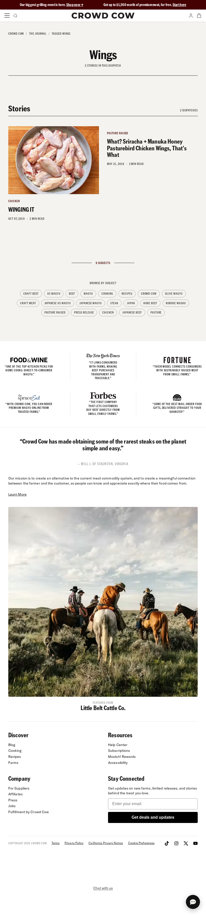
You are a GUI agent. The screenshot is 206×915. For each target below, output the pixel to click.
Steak (114, 303)
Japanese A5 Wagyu (57, 303)
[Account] (191, 16)
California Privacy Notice (105, 843)
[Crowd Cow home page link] (103, 16)
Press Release (84, 312)
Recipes (127, 293)
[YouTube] (195, 843)
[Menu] (7, 16)
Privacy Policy (74, 843)
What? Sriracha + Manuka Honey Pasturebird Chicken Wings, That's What (147, 147)
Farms (13, 762)
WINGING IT (21, 209)
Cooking (107, 293)
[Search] (15, 16)
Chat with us (103, 888)
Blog (11, 745)
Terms (56, 843)
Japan (131, 303)
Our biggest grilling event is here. (43, 5)
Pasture (156, 312)
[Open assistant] (193, 902)
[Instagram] (176, 843)
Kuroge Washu (176, 303)
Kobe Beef (150, 303)
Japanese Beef (132, 312)
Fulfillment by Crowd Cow (28, 812)
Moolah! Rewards (122, 756)
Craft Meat (28, 303)
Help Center (117, 745)
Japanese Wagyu (90, 303)
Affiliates (15, 794)
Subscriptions (119, 750)
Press (13, 800)
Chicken (108, 312)
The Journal (37, 33)
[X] (186, 843)
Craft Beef (31, 293)
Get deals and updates (153, 817)
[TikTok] (167, 843)
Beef (72, 293)
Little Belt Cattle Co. (103, 708)
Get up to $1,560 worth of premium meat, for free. (145, 5)
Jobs (12, 806)
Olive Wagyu (174, 293)
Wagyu (88, 293)
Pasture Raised (55, 312)
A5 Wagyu (54, 293)
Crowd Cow (16, 33)
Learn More (17, 494)
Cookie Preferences (141, 843)
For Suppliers (18, 788)
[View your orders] (199, 16)
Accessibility (118, 762)
